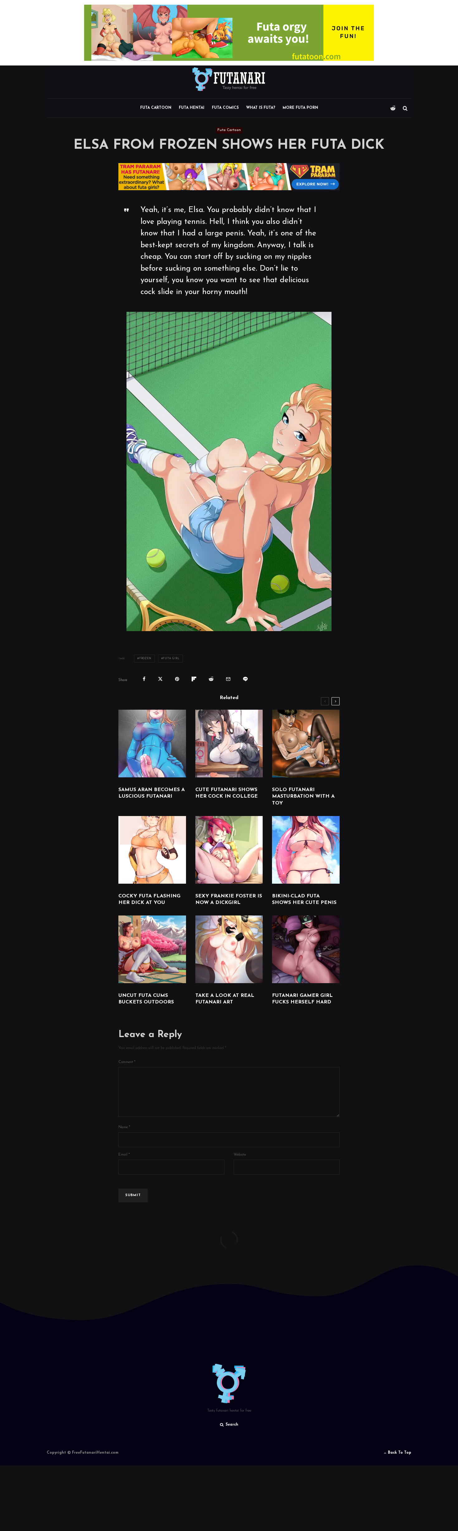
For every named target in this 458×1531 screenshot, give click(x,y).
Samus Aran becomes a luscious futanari (151, 793)
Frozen (145, 658)
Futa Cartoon (155, 108)
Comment (127, 1062)
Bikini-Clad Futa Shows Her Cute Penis (304, 899)
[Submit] (211, 679)
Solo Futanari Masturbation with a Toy (303, 796)
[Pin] (177, 679)
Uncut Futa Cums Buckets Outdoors (146, 999)
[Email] (228, 679)
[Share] (144, 679)
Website (240, 1155)
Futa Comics (225, 108)
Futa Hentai (191, 108)
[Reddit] (393, 108)
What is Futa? (260, 108)
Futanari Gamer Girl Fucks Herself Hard (302, 999)
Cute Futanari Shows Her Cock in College (226, 793)
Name (124, 1127)
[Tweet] (160, 679)
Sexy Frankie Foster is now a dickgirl (228, 899)
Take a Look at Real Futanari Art (224, 999)
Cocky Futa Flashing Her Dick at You (149, 899)
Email (124, 1155)
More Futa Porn (300, 108)
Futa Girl (171, 658)
